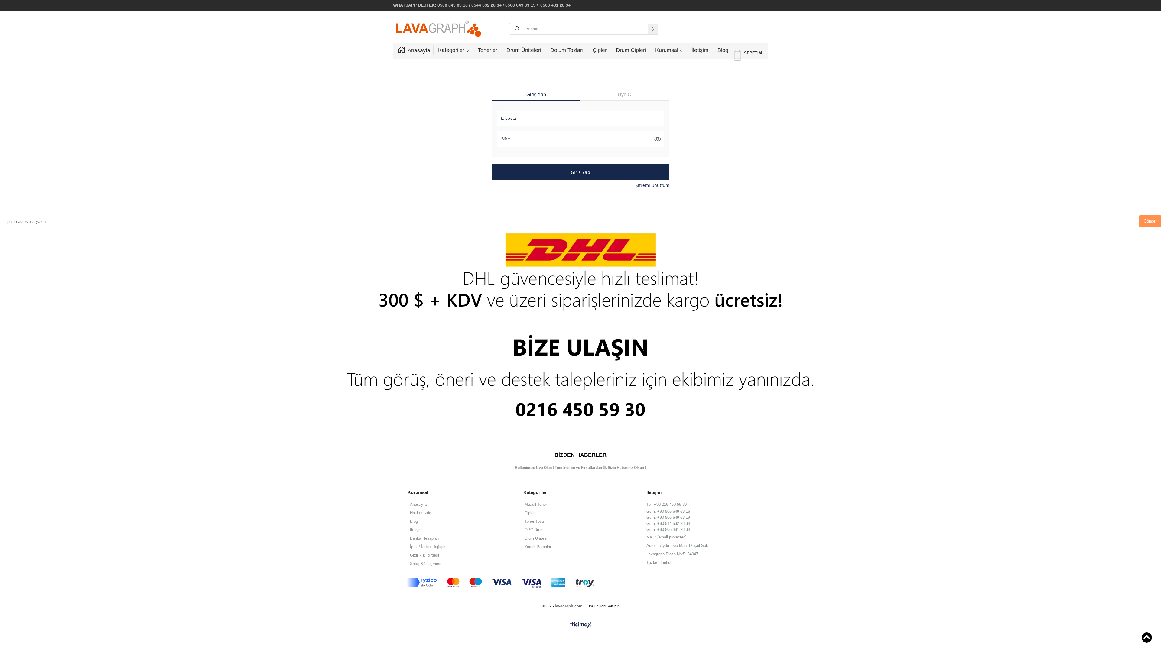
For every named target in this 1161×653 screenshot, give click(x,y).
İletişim (699, 50)
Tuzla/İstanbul (658, 562)
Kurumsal (666, 50)
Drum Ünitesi (536, 538)
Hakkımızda (420, 513)
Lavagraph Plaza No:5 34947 (672, 554)
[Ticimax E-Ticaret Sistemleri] (580, 625)
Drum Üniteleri (523, 50)
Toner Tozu (534, 521)
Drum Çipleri (631, 50)
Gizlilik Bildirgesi (424, 555)
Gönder (1150, 221)
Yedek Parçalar (538, 546)
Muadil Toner (536, 504)
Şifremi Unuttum (652, 185)
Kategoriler (451, 50)
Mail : (666, 537)
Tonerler (487, 50)
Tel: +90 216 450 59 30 (666, 504)
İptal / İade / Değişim (428, 546)
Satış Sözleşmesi (425, 563)
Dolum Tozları (567, 50)
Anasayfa (419, 50)
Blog (722, 50)
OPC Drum (534, 530)
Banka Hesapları (424, 538)
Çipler (600, 50)
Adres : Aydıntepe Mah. (667, 545)
